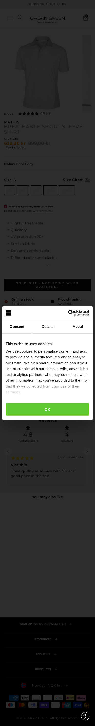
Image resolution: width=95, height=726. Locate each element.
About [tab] (78, 326)
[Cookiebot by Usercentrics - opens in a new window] (68, 313)
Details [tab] (48, 326)
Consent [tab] (17, 326)
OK (47, 409)
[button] (85, 716)
